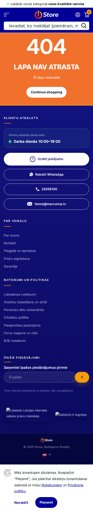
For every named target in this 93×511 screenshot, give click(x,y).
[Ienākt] (77, 14)
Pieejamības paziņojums (22, 325)
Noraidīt (21, 502)
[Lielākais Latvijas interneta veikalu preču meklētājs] (28, 415)
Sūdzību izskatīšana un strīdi (25, 302)
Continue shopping (46, 92)
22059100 (49, 189)
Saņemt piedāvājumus (82, 377)
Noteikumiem (51, 485)
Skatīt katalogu (6, 14)
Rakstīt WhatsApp (49, 174)
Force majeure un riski (20, 333)
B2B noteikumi (15, 341)
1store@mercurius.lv (50, 204)
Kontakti (10, 243)
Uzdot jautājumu (47, 159)
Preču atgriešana (17, 259)
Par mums (11, 235)
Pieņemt (46, 502)
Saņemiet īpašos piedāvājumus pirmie (35, 367)
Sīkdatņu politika (16, 317)
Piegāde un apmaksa (20, 251)
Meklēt (84, 26)
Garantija (10, 266)
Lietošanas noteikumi (20, 294)
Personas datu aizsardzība (24, 310)
